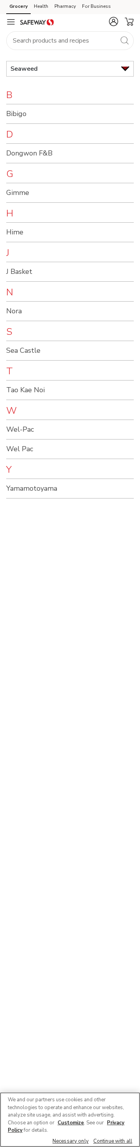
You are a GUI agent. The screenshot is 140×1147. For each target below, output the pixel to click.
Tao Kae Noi (25, 390)
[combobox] (70, 40)
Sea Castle (23, 350)
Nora (14, 311)
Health (41, 6)
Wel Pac (19, 449)
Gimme (17, 192)
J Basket (19, 271)
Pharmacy (65, 6)
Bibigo (16, 113)
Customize (71, 1122)
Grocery (18, 6)
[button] (113, 21)
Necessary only (70, 1141)
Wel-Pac (20, 429)
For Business (96, 6)
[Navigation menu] (11, 22)
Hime (14, 232)
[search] (124, 40)
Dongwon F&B (29, 153)
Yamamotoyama (31, 488)
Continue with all (112, 1141)
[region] (70, 1119)
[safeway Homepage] (37, 22)
